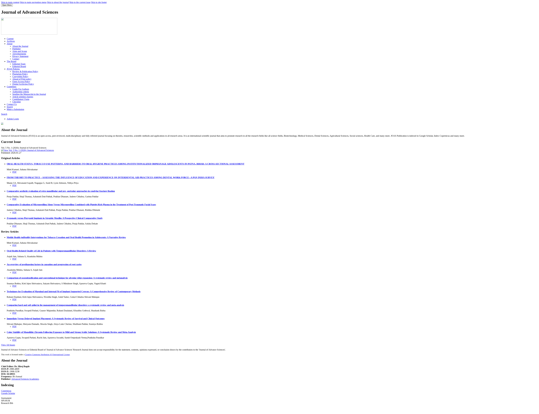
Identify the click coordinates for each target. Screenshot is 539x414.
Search (10, 107)
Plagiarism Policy (20, 74)
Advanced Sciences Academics (25, 379)
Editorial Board (19, 66)
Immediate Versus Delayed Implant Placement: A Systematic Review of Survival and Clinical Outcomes (56, 318)
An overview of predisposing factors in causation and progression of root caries (44, 264)
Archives (11, 41)
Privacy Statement (20, 56)
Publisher (16, 49)
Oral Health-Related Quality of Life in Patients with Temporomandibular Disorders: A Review (51, 251)
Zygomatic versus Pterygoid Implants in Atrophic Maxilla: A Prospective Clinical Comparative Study (55, 218)
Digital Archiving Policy (23, 84)
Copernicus (6, 391)
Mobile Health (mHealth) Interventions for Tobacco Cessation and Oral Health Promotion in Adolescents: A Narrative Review (66, 237)
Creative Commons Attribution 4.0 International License (47, 355)
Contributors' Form (20, 99)
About (9, 43)
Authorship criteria (20, 91)
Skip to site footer (99, 2)
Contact (15, 59)
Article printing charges (22, 97)
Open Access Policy (21, 81)
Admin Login (13, 119)
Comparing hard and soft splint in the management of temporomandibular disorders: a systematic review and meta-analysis (65, 305)
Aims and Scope (19, 51)
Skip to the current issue (80, 2)
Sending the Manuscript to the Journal (29, 94)
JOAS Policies (13, 69)
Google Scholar (8, 393)
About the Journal (20, 46)
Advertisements (19, 54)
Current (10, 38)
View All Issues (8, 345)
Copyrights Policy (20, 76)
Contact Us (12, 104)
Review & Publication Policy (25, 71)
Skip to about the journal (58, 2)
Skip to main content (10, 2)
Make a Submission (15, 109)
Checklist (16, 102)
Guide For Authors (20, 89)
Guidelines (11, 86)
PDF (14, 172)
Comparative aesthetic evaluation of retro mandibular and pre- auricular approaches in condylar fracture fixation (61, 191)
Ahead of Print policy (21, 79)
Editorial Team (18, 64)
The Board (11, 61)
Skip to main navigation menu (33, 2)
